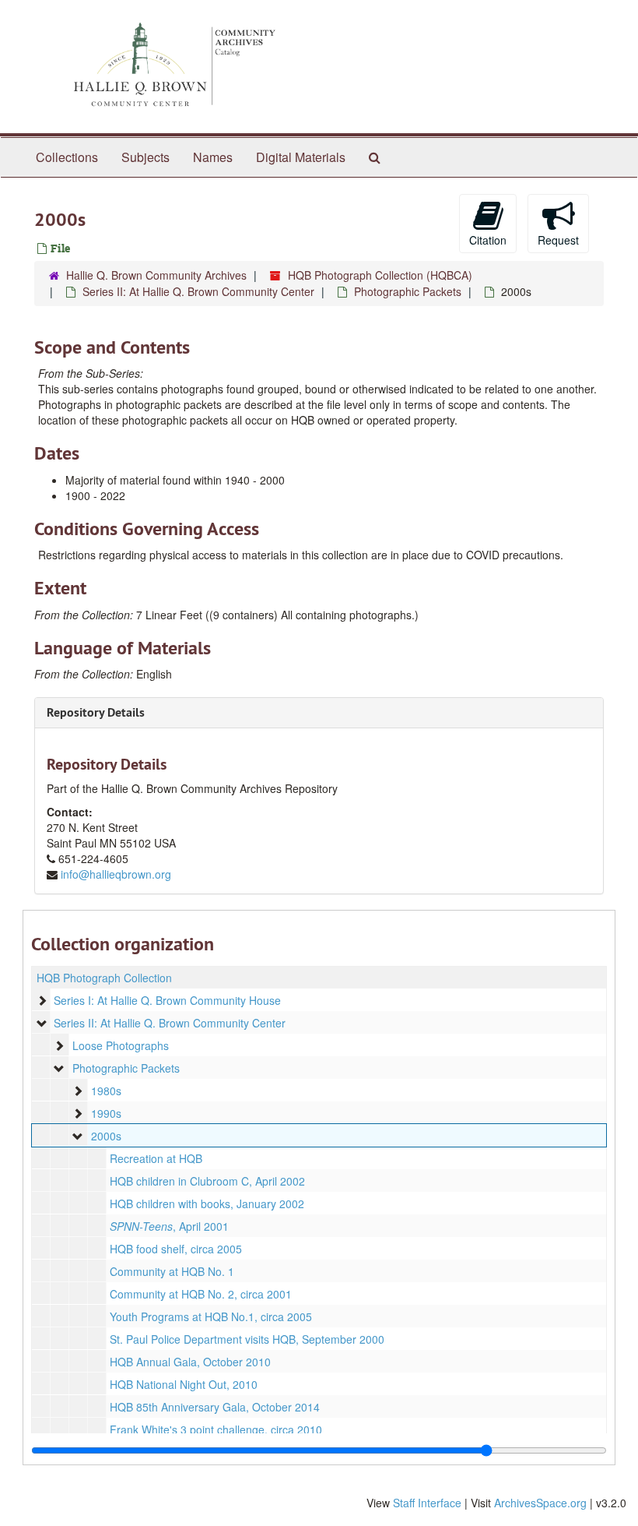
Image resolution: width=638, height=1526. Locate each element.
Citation (488, 240)
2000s (106, 1136)
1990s (106, 1113)
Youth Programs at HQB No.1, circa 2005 (211, 1316)
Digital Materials (300, 157)
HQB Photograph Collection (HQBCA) (380, 275)
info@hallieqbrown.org (116, 874)
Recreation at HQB (156, 1158)
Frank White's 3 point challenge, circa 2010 (216, 1429)
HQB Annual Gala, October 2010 (190, 1361)
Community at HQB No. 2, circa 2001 (201, 1294)
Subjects (145, 157)
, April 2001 (169, 1226)
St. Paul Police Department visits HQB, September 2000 (247, 1339)
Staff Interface (427, 1502)
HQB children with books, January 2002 (207, 1203)
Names (213, 157)
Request (558, 240)
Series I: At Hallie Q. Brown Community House (167, 1000)
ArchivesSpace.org (540, 1502)
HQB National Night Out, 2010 (184, 1384)
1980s (106, 1090)
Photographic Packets (407, 291)
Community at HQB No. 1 (172, 1271)
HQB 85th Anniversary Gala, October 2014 (215, 1407)
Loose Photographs (120, 1045)
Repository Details (96, 712)
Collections (67, 157)
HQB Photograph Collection (104, 977)
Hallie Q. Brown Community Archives (156, 275)
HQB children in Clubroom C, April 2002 (207, 1181)
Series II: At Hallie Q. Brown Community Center (198, 291)
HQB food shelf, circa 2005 (176, 1248)
